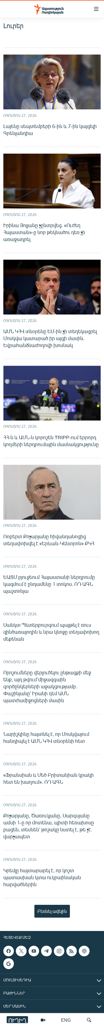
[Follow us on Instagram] (59, 951)
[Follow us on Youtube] (34, 951)
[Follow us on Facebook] (8, 951)
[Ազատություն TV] (43, 1020)
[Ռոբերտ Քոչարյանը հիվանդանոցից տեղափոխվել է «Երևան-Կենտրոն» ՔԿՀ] (52, 492)
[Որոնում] (89, 1020)
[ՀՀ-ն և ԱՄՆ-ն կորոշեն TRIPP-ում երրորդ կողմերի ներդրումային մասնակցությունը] (52, 393)
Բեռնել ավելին (52, 911)
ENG (66, 1020)
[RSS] (71, 951)
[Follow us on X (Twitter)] (21, 951)
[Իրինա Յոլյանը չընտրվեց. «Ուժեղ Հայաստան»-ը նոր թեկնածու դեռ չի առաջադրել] (52, 181)
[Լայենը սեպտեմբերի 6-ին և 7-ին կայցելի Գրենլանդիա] (52, 82)
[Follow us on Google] (8, 963)
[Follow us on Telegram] (46, 951)
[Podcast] (84, 951)
